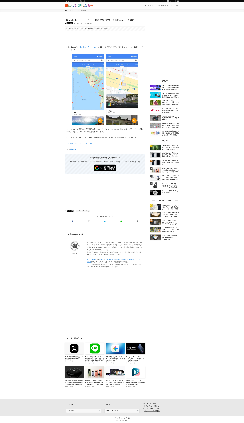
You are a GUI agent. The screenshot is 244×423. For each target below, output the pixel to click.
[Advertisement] (105, 38)
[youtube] (170, 1)
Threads (110, 259)
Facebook (102, 259)
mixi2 (89, 262)
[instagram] (168, 1)
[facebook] (163, 1)
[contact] (178, 1)
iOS (83, 211)
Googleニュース (134, 259)
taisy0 (74, 253)
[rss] (175, 1)
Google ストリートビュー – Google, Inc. (81, 143)
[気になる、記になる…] (79, 6)
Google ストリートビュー (88, 47)
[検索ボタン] (177, 5)
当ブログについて (150, 403)
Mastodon (124, 259)
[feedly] (173, 1)
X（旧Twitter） (92, 259)
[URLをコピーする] (137, 221)
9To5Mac (73, 149)
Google (78, 211)
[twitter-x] (165, 1)
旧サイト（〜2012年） (152, 411)
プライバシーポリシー (151, 408)
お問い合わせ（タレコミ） (153, 406)
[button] (72, 221)
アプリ (87, 211)
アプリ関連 (69, 23)
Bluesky (117, 259)
